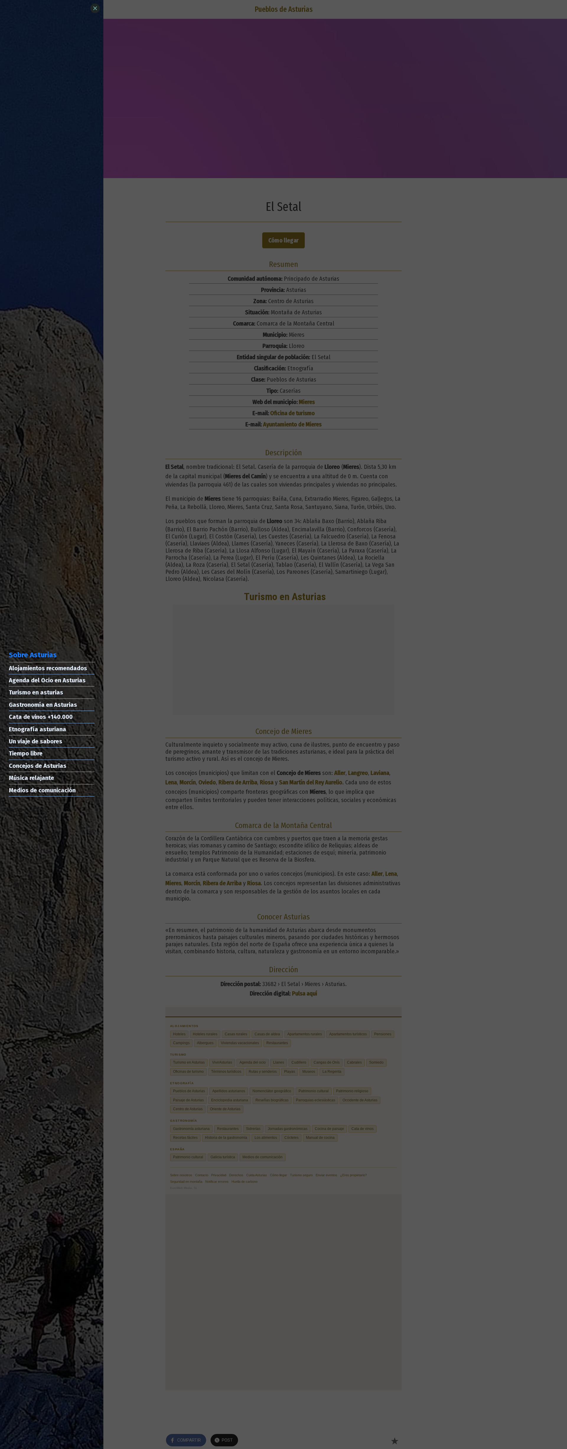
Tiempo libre (26, 753)
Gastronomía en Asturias (43, 704)
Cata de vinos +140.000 (41, 716)
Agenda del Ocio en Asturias (47, 680)
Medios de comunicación (42, 790)
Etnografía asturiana (37, 729)
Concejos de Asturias (37, 765)
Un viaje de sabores (35, 741)
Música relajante (31, 777)
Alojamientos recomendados (48, 668)
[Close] (95, 8)
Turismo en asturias (36, 692)
